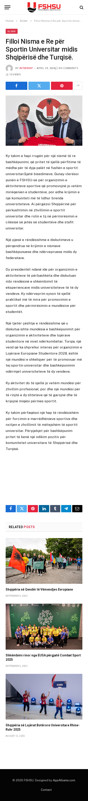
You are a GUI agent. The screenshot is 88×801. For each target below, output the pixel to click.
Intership (26, 68)
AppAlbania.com (64, 780)
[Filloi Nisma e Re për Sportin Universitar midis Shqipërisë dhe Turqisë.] (44, 120)
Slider (11, 31)
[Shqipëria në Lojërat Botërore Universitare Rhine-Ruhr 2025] (44, 697)
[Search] (81, 7)
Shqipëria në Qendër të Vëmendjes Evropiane (39, 589)
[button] (44, 484)
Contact (46, 789)
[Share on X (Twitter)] (39, 86)
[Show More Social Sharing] (78, 86)
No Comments (68, 68)
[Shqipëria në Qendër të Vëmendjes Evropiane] (44, 561)
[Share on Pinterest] (62, 86)
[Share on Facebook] (16, 86)
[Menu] (7, 7)
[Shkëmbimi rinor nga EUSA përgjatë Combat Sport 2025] (44, 626)
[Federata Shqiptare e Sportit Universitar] (44, 7)
